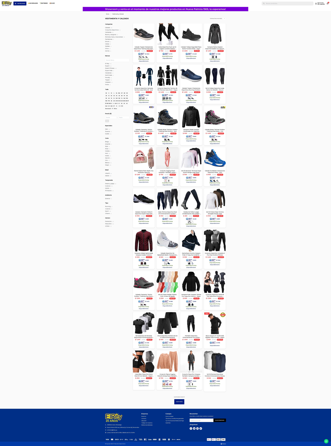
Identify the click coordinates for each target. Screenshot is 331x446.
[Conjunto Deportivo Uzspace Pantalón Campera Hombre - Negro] (192, 384)
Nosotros (143, 416)
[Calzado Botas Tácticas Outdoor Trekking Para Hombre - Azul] (167, 117)
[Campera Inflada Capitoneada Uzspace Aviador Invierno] (144, 241)
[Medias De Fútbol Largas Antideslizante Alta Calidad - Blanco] (192, 222)
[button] (264, 3)
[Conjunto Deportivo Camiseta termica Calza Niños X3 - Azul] (144, 76)
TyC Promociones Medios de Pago (175, 420)
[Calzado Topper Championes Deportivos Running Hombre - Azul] (191, 76)
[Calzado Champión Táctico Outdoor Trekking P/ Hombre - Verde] (146, 139)
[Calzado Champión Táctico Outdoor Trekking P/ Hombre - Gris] (144, 117)
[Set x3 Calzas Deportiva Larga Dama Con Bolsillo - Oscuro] (215, 76)
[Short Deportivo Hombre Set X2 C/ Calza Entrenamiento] (167, 323)
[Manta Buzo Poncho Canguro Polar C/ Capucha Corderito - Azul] (191, 241)
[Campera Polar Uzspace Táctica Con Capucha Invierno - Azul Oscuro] (192, 304)
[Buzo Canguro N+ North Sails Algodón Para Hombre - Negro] (215, 323)
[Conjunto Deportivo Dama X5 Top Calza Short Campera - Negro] (215, 282)
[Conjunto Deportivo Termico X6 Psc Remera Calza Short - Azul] (167, 98)
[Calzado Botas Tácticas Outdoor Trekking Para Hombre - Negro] (168, 139)
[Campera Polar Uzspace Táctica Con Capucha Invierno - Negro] (191, 282)
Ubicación (143, 420)
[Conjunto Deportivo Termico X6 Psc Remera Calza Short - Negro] (167, 76)
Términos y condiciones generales (175, 418)
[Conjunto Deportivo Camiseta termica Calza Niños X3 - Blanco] (146, 98)
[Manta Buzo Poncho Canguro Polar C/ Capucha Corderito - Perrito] (192, 263)
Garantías (168, 422)
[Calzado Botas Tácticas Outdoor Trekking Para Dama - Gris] (215, 117)
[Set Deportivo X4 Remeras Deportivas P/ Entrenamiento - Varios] (144, 323)
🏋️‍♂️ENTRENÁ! (44, 3)
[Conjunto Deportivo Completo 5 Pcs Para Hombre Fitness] (215, 241)
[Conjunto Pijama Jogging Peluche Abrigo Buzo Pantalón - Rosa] (170, 384)
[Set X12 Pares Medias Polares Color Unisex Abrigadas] (167, 282)
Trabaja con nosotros (146, 422)
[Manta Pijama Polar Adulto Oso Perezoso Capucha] (144, 158)
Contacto (143, 418)
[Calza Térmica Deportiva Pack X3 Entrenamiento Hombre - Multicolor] (167, 199)
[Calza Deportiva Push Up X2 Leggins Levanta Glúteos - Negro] (167, 34)
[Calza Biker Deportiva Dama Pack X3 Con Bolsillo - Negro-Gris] (144, 362)
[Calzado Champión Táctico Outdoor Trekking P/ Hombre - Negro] (143, 139)
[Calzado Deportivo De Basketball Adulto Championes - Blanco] (167, 241)
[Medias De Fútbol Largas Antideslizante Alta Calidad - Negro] (191, 199)
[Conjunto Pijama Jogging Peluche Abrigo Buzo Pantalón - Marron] (167, 362)
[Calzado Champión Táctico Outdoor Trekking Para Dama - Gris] (144, 282)
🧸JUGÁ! (52, 3)
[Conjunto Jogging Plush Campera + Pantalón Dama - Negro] (168, 180)
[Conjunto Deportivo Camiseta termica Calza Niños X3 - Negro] (143, 98)
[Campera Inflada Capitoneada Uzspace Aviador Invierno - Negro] (145, 263)
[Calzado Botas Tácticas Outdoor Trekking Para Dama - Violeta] (216, 139)
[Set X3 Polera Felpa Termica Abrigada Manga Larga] (215, 199)
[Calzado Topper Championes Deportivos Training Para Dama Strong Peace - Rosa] (144, 34)
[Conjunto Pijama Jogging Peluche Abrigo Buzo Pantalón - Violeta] (167, 384)
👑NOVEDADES (33, 3)
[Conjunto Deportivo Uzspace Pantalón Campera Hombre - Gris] (191, 362)
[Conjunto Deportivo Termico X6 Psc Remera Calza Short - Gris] (170, 98)
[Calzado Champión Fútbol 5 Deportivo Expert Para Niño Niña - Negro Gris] (144, 199)
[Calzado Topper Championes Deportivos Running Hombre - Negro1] (192, 98)
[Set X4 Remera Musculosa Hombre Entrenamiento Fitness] (215, 362)
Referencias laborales (146, 425)
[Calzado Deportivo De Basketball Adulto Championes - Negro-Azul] (168, 263)
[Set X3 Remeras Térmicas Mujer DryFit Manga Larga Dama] (191, 158)
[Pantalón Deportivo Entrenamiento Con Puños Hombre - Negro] (191, 323)
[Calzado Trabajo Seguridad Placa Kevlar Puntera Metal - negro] (191, 34)
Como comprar (169, 416)
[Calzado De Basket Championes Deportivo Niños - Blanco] (217, 180)
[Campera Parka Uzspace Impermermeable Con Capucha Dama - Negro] (215, 34)
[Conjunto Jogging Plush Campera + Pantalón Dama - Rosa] (167, 158)
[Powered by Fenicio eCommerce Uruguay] (223, 444)
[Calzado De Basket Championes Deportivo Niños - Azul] (215, 158)
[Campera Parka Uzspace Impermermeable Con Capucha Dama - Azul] (216, 57)
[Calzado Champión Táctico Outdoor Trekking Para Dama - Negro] (145, 304)
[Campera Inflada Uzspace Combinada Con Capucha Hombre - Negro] (191, 117)
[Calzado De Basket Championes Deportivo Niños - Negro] (214, 180)
